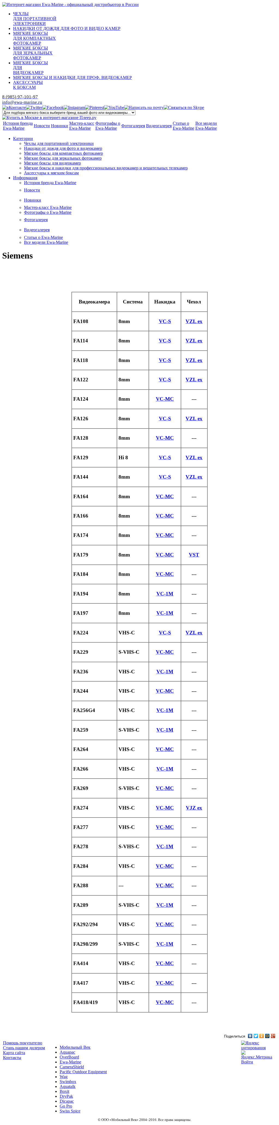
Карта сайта (14, 1052)
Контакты (12, 1057)
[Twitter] (256, 1035)
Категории (23, 138)
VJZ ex (194, 808)
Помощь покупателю (22, 1043)
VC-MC (165, 399)
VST (194, 555)
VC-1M (164, 594)
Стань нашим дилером (24, 1047)
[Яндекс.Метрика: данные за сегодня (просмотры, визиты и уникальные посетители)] (258, 1055)
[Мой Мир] (267, 1035)
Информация (25, 177)
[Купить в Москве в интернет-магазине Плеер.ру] (49, 117)
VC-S (165, 321)
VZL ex (194, 321)
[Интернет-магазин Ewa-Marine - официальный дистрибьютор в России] (70, 4)
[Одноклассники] (262, 1035)
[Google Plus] (273, 1035)
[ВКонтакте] (250, 1035)
